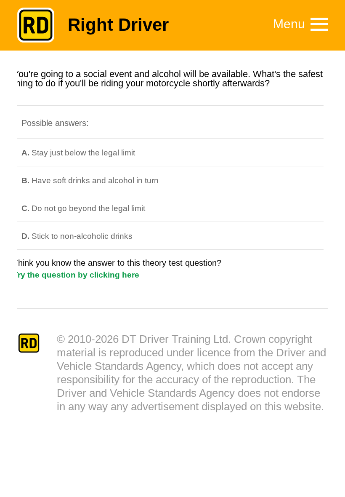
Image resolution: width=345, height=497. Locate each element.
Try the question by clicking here (76, 274)
